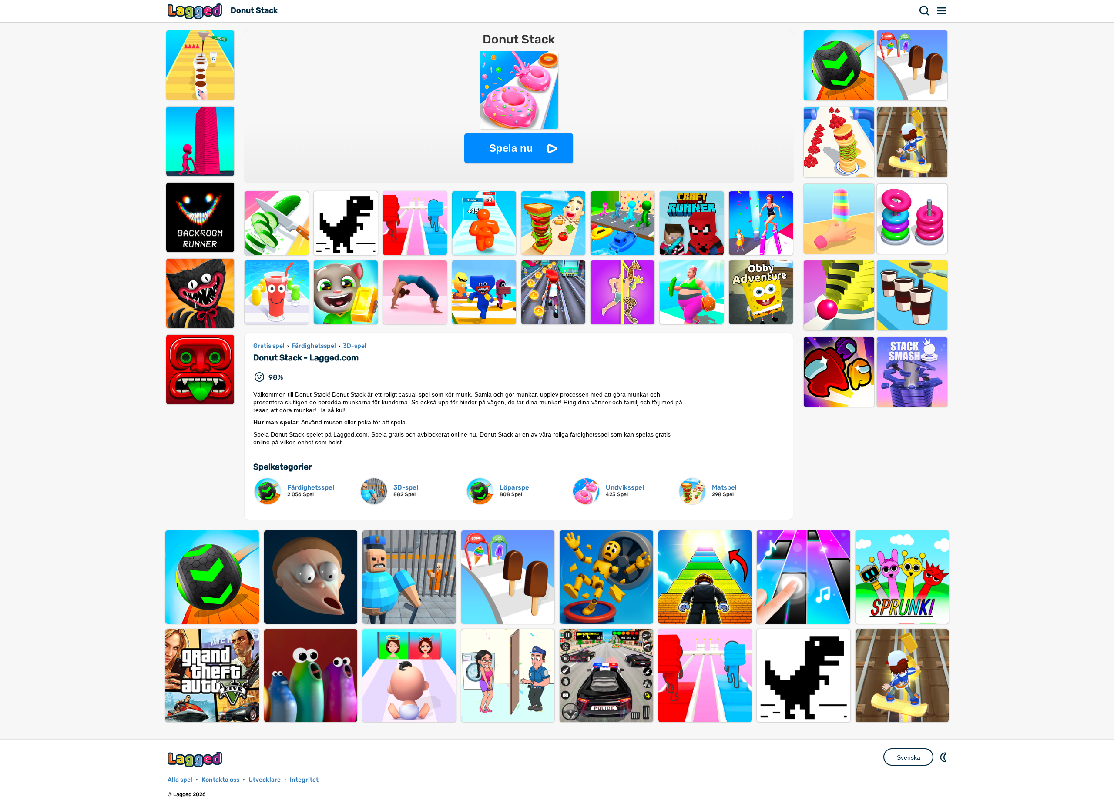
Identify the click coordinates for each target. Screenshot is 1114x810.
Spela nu (511, 148)
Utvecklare (264, 779)
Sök (924, 11)
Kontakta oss (220, 779)
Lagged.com (196, 759)
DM (944, 757)
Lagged (196, 11)
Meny (942, 11)
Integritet (304, 779)
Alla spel (180, 779)
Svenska (908, 757)
